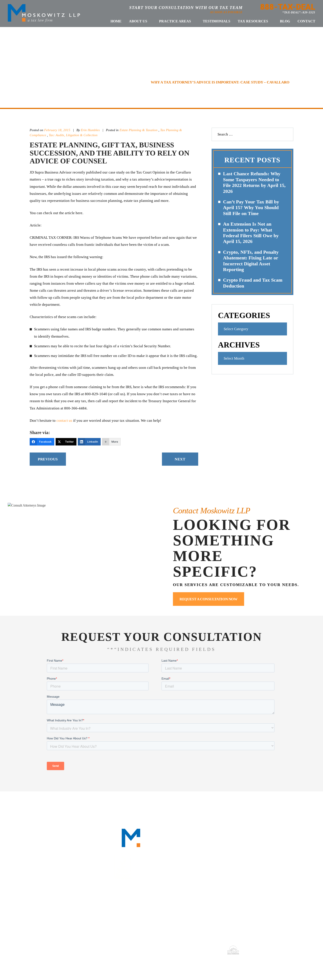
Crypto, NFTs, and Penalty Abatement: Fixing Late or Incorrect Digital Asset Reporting (251, 260)
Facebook (239, 854)
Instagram (285, 854)
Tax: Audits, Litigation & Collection (73, 135)
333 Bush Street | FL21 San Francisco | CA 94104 (60, 910)
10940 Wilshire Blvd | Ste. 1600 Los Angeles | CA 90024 (166, 910)
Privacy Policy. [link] (210, 950)
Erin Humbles (91, 130)
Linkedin (254, 854)
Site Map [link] (189, 950)
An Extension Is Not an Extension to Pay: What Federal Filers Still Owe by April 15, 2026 (251, 232)
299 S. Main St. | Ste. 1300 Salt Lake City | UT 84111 (271, 910)
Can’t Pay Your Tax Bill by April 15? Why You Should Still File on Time (251, 207)
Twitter (269, 854)
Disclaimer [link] (170, 950)
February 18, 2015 (57, 130)
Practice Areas (175, 21)
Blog (285, 21)
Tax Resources (253, 21)
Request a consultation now (209, 599)
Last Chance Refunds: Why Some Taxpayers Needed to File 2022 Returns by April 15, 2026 (254, 182)
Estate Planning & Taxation (139, 130)
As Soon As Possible (226, 12)
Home (116, 21)
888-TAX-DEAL (287, 7)
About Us (138, 21)
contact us (64, 420)
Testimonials (216, 21)
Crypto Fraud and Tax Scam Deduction (252, 282)
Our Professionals (118, 807)
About (81, 807)
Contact (306, 21)
